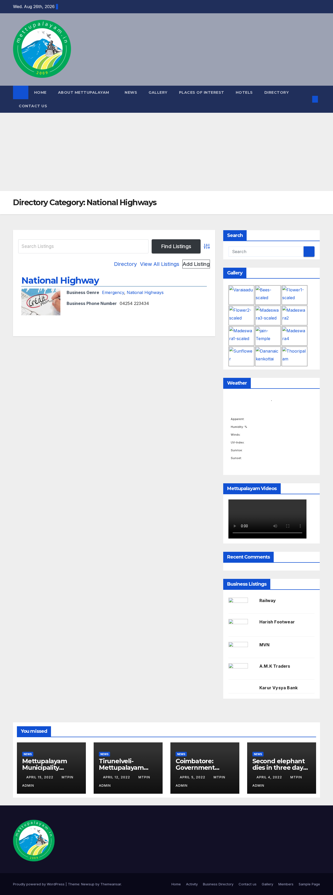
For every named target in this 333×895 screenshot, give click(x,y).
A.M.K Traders (274, 666)
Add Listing (196, 264)
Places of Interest (201, 92)
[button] (306, 99)
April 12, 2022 (117, 777)
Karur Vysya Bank (278, 687)
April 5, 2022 (193, 777)
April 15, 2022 (40, 777)
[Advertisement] (166, 151)
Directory (276, 92)
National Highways (145, 292)
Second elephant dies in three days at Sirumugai (279, 767)
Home (40, 92)
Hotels (244, 92)
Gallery (158, 92)
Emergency (113, 292)
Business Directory (218, 884)
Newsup (87, 884)
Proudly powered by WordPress (39, 884)
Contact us (33, 106)
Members (285, 884)
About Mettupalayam (84, 92)
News (131, 92)
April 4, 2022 (270, 777)
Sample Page (309, 884)
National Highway (60, 280)
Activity (192, 884)
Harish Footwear (277, 621)
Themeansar (110, 884)
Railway (267, 600)
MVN (264, 644)
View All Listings (159, 264)
